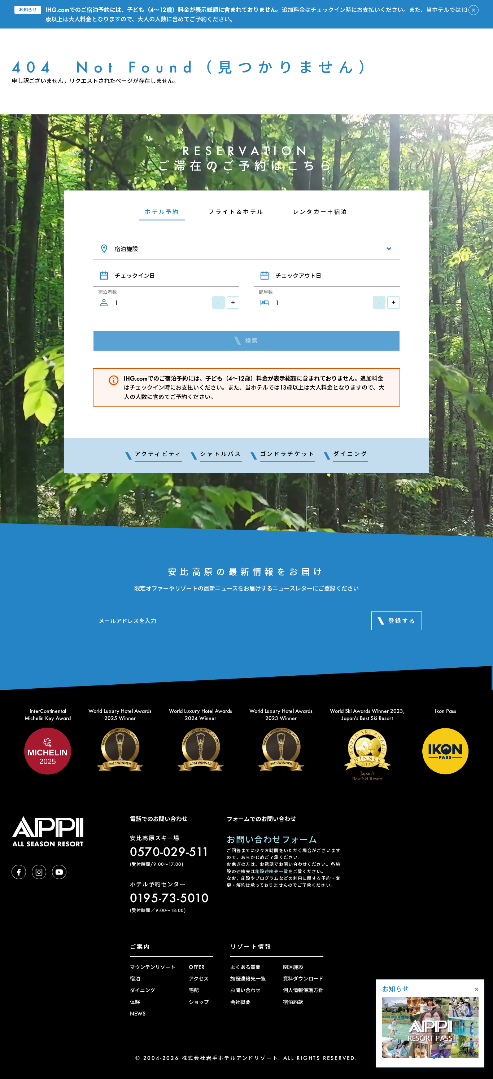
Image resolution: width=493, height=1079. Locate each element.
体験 (135, 1002)
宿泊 (135, 978)
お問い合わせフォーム (272, 839)
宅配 (194, 990)
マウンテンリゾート (152, 967)
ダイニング (142, 990)
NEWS (137, 1013)
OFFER (196, 967)
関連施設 (293, 967)
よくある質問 (245, 967)
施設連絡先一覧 (271, 871)
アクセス (199, 978)
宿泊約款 (293, 1002)
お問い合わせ (245, 990)
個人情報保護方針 (303, 990)
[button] (410, 1057)
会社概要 (240, 1002)
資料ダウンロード (303, 978)
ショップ (199, 1002)
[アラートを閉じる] (473, 10)
